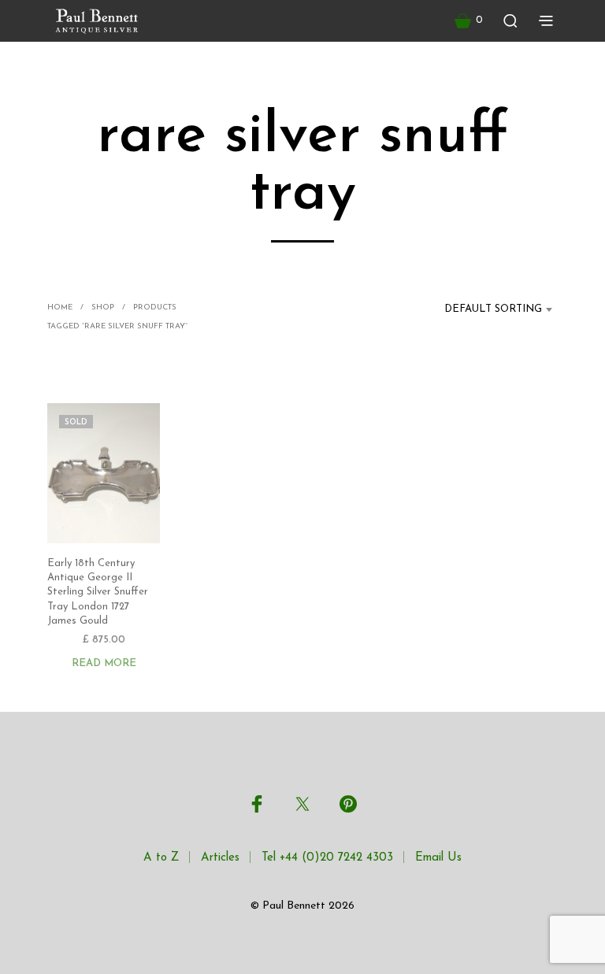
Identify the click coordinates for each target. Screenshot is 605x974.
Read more (104, 663)
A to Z (161, 858)
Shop (102, 307)
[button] (469, 20)
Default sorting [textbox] (493, 309)
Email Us (438, 858)
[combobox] (484, 309)
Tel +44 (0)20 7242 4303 (327, 858)
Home (59, 307)
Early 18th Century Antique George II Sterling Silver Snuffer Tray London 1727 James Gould (97, 592)
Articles (220, 858)
